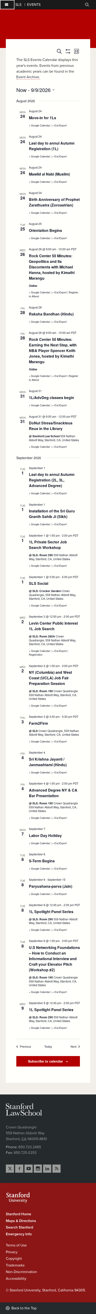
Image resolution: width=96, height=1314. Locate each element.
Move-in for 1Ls (42, 117)
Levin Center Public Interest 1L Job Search (53, 625)
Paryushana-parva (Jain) (50, 886)
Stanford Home (18, 1214)
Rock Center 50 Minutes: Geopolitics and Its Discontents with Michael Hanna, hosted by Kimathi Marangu (52, 267)
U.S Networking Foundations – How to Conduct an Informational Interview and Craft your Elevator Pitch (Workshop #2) (54, 958)
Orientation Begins (45, 230)
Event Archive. (28, 77)
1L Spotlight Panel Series (51, 911)
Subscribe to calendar (45, 1061)
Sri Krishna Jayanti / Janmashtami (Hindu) (48, 761)
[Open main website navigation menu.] (7, 4)
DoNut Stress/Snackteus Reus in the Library (50, 425)
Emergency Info (19, 1234)
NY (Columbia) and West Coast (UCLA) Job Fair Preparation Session (50, 678)
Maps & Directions (21, 1221)
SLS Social (38, 583)
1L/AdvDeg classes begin (51, 397)
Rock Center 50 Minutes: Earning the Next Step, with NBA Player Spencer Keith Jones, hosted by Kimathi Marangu (53, 350)
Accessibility (16, 1278)
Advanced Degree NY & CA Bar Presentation (53, 792)
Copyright (14, 1258)
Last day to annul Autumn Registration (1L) (52, 145)
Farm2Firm (38, 723)
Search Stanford (19, 1227)
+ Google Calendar (40, 125)
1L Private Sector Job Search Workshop (48, 544)
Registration (35, 654)
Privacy (11, 1252)
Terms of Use (16, 1245)
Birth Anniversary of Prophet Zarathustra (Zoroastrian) (54, 202)
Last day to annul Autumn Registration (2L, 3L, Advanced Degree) (52, 480)
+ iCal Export (59, 125)
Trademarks (15, 1265)
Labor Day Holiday (45, 835)
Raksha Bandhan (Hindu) (51, 314)
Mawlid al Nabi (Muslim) (49, 174)
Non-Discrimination (21, 1272)
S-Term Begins (42, 861)
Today (48, 1046)
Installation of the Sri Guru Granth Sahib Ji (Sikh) (52, 513)
